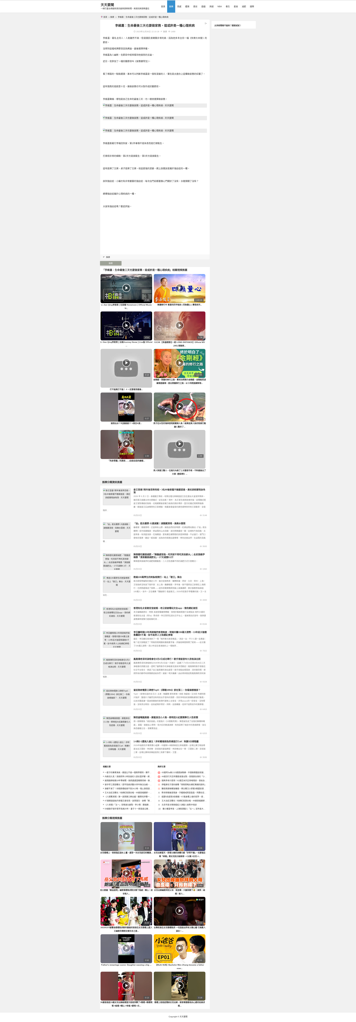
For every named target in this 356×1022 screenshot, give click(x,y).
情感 (179, 6)
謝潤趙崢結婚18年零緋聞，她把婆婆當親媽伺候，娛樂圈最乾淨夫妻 (134, 780)
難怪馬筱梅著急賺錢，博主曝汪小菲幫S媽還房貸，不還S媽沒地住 (190, 788)
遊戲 (203, 6)
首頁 (163, 6)
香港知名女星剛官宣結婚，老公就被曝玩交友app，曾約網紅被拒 (166, 608)
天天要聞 (107, 5)
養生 (228, 6)
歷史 (195, 6)
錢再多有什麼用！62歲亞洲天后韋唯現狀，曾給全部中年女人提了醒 (191, 780)
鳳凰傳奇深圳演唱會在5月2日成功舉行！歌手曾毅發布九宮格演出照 (167, 659)
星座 (236, 6)
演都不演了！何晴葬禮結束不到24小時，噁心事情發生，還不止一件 (134, 788)
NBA (219, 6)
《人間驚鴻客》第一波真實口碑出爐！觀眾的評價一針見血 (130, 796)
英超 (211, 6)
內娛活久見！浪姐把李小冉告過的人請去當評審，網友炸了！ (131, 776)
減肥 (244, 6)
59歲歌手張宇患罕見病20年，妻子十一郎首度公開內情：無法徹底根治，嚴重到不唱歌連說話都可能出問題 (151, 809)
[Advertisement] (155, 230)
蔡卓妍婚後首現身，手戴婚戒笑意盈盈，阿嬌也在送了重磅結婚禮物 (191, 792)
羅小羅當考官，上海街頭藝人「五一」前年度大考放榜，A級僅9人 (191, 809)
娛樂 (171, 6)
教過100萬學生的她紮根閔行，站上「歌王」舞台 (158, 577)
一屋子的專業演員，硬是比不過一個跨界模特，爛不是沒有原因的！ (134, 772)
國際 (252, 6)
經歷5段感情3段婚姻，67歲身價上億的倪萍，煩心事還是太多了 (189, 796)
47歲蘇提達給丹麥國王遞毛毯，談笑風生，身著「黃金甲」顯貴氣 (133, 801)
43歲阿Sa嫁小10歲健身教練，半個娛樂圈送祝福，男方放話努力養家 (191, 772)
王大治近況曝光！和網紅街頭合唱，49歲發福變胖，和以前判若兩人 (134, 792)
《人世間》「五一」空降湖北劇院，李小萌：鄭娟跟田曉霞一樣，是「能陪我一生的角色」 (143, 805)
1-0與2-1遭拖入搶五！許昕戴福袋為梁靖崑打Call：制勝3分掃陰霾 (166, 741)
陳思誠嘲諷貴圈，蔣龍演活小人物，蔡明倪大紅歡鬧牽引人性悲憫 (166, 717)
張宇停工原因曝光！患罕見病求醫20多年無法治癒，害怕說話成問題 (134, 784)
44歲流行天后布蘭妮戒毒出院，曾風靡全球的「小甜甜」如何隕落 (190, 776)
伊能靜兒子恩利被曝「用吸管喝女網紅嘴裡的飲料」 (184, 784)
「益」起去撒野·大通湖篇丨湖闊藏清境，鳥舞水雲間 (159, 523)
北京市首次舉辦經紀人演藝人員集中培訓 (179, 805)
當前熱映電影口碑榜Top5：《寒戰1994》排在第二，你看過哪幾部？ (167, 690)
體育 (187, 6)
